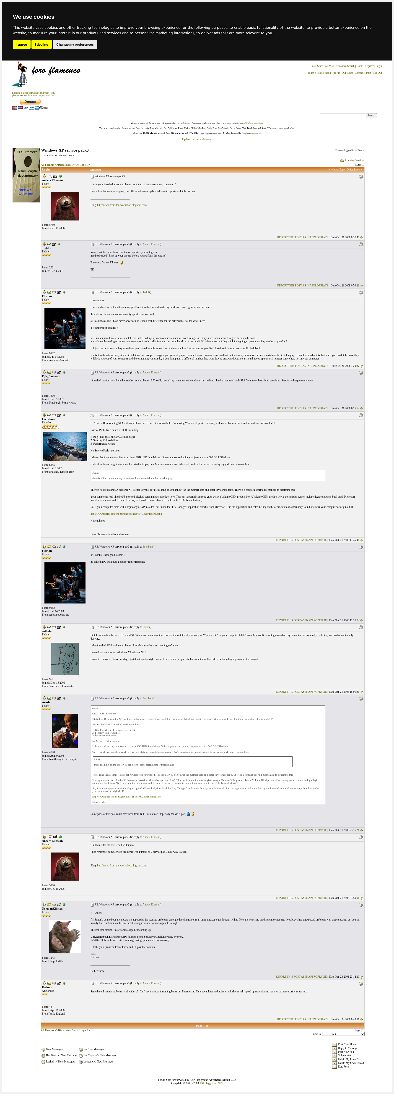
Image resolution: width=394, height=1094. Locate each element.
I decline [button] (41, 44)
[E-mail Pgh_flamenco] (49, 372)
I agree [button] (21, 44)
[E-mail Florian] (49, 291)
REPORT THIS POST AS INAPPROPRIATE (302, 237)
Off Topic (80, 164)
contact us (256, 133)
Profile (336, 72)
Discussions (65, 164)
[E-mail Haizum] (49, 982)
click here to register (253, 123)
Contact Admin (363, 72)
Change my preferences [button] (75, 44)
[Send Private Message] (50, 176)
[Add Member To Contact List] (55, 176)
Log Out (377, 72)
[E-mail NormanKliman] (49, 904)
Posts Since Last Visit (322, 66)
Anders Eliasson (151, 244)
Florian (146, 627)
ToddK (146, 292)
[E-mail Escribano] (49, 414)
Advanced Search (345, 66)
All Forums (47, 164)
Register (369, 66)
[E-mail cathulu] (49, 626)
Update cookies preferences (197, 139)
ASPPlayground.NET (211, 1083)
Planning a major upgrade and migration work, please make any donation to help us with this (33, 94)
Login (379, 66)
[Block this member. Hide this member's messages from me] (60, 176)
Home (359, 66)
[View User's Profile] (44, 176)
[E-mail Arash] (49, 698)
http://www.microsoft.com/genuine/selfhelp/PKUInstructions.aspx (126, 513)
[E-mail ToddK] (49, 243)
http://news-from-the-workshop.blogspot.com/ (122, 205)
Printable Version (354, 160)
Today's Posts (315, 72)
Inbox (327, 72)
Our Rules (347, 72)
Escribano (148, 546)
